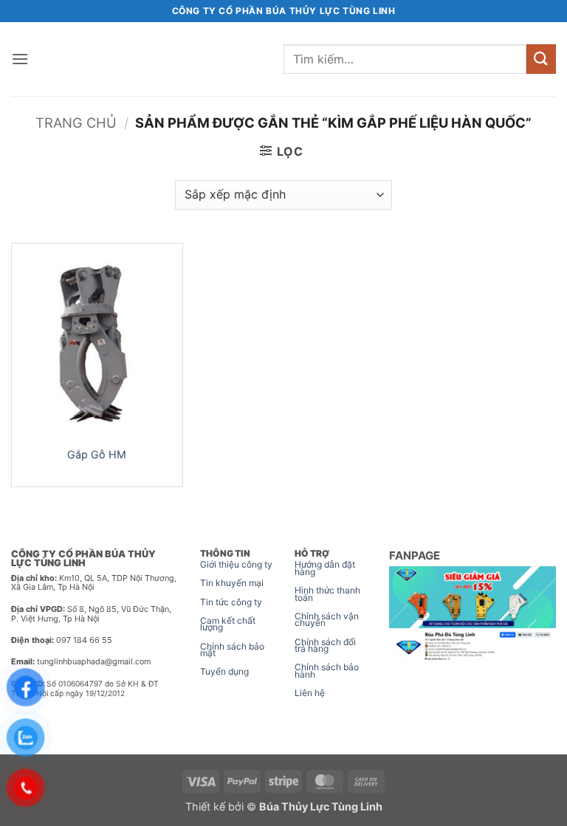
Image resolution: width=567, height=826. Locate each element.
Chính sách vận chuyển (327, 619)
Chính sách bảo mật (232, 650)
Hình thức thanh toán (327, 594)
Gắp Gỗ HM (96, 454)
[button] (20, 59)
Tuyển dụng (224, 671)
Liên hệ (310, 692)
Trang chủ (76, 122)
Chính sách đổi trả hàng (325, 645)
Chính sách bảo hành (327, 670)
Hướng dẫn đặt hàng (325, 568)
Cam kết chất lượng (227, 624)
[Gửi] (541, 58)
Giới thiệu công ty (236, 564)
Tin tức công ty (231, 602)
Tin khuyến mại (232, 582)
